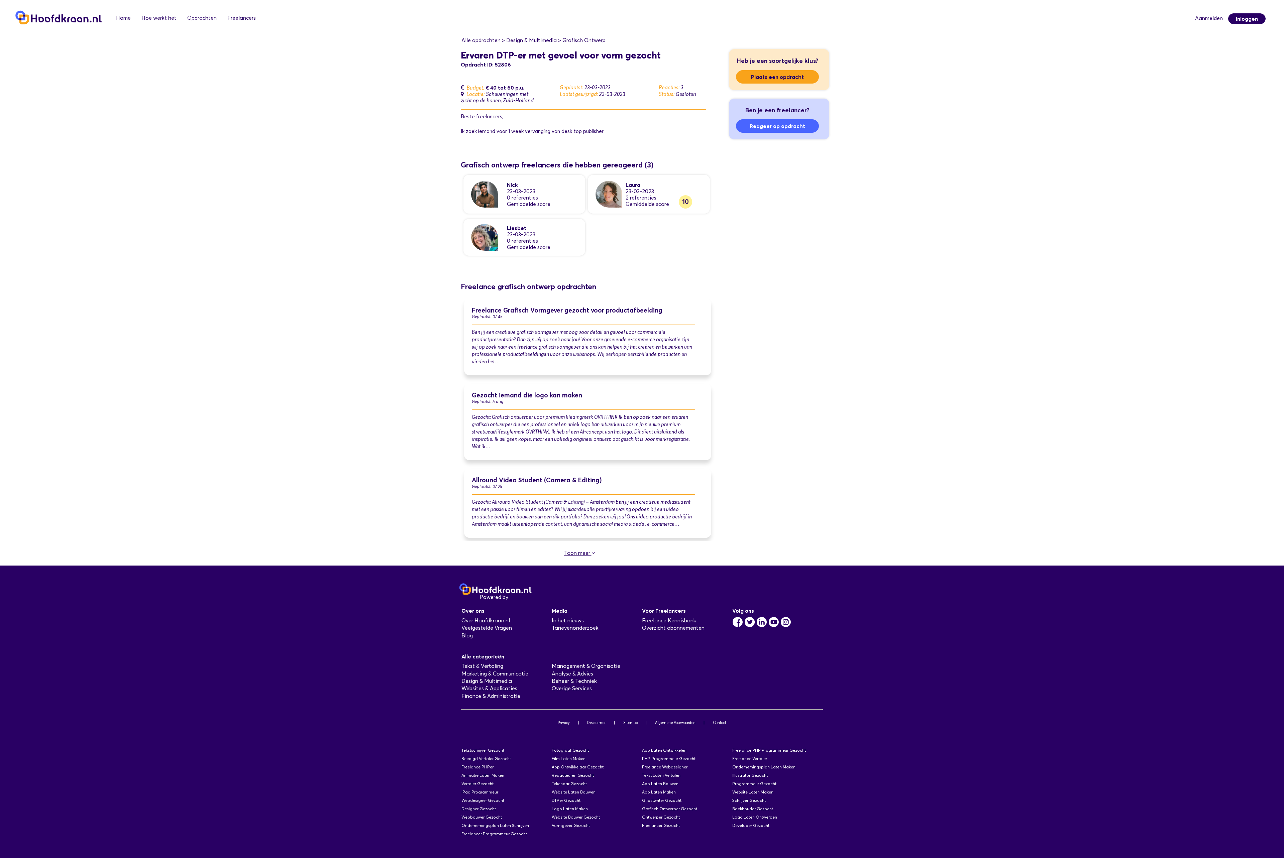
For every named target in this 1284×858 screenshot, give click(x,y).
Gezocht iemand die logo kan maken (527, 395)
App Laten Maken (659, 791)
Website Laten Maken (752, 791)
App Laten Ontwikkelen (664, 750)
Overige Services (572, 688)
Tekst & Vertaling (482, 666)
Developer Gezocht (750, 825)
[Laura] (609, 194)
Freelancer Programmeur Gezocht (494, 833)
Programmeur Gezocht (754, 783)
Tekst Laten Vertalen (661, 775)
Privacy (564, 722)
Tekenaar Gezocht (569, 783)
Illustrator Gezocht (750, 775)
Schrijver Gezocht (749, 800)
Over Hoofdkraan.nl (485, 620)
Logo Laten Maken (570, 808)
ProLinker (521, 597)
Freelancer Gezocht (661, 825)
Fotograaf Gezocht (570, 750)
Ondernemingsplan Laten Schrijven (495, 825)
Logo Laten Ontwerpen (754, 817)
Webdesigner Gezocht (482, 800)
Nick (512, 184)
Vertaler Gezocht (477, 783)
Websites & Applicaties (489, 688)
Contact (719, 722)
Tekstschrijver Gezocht (482, 750)
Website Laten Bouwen (574, 791)
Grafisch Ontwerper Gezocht (669, 808)
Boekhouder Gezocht (752, 808)
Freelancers (241, 18)
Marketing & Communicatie (494, 673)
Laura (633, 184)
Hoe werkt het (159, 18)
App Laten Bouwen (660, 783)
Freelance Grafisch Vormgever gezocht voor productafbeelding (567, 310)
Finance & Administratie (490, 696)
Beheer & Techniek (574, 681)
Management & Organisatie (586, 666)
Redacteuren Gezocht (573, 775)
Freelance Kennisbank (669, 620)
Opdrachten (202, 18)
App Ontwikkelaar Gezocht (578, 766)
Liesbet (516, 228)
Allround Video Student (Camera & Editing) (537, 480)
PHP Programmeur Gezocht (669, 758)
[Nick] (484, 194)
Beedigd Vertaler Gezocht (486, 758)
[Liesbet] (484, 237)
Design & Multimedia (486, 681)
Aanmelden (1209, 18)
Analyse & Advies (572, 673)
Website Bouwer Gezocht (576, 817)
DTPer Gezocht (566, 800)
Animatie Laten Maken (482, 775)
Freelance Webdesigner (664, 766)
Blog (467, 635)
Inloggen (1247, 18)
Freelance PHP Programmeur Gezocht (769, 750)
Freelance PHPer (477, 766)
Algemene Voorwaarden (675, 722)
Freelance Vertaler (749, 758)
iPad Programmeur (479, 791)
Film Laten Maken (568, 758)
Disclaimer (596, 722)
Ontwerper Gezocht (661, 817)
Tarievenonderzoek (575, 628)
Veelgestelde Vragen (486, 628)
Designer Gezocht (478, 808)
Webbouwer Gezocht (481, 817)
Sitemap (630, 722)
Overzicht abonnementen (673, 628)
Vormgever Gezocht (571, 825)
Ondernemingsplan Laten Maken (763, 766)
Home (123, 18)
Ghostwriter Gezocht (661, 800)
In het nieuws (568, 620)
